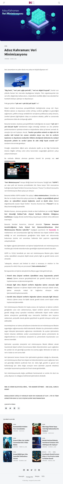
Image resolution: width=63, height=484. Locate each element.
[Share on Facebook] (6, 408)
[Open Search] (59, 2)
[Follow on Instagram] (35, 470)
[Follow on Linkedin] (24, 470)
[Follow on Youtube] (28, 470)
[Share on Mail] (18, 408)
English (44, 452)
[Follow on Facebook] (39, 470)
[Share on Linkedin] (14, 408)
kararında (52, 230)
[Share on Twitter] (10, 408)
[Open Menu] (4, 2)
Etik (49, 452)
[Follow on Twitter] (31, 470)
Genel (5, 46)
